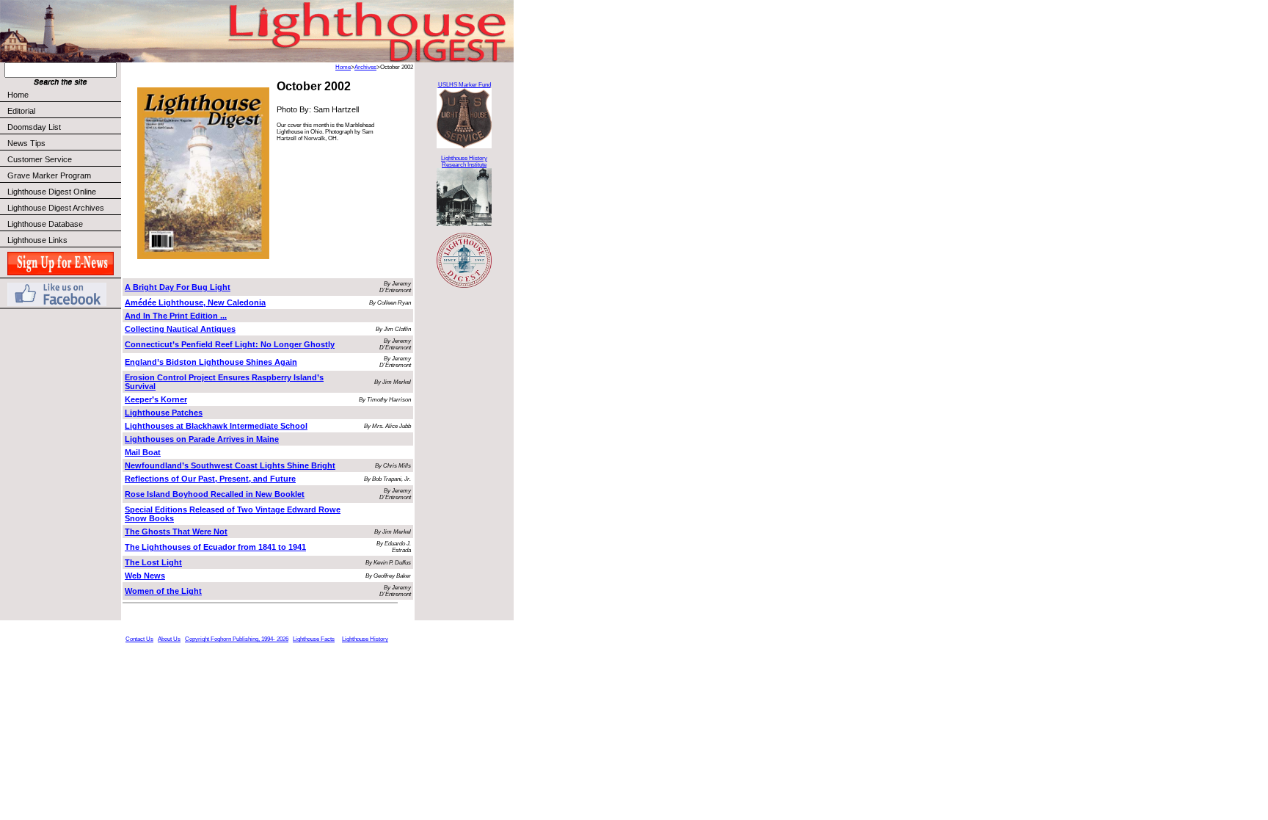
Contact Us (139, 639)
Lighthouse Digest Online (51, 191)
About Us (169, 639)
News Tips (26, 143)
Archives (365, 67)
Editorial (21, 110)
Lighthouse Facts (314, 639)
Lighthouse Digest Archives (55, 207)
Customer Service (39, 159)
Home (18, 94)
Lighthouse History (365, 639)
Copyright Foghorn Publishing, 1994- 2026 (236, 639)
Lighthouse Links (37, 240)
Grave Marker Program (49, 175)
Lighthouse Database (45, 223)
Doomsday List (34, 127)
